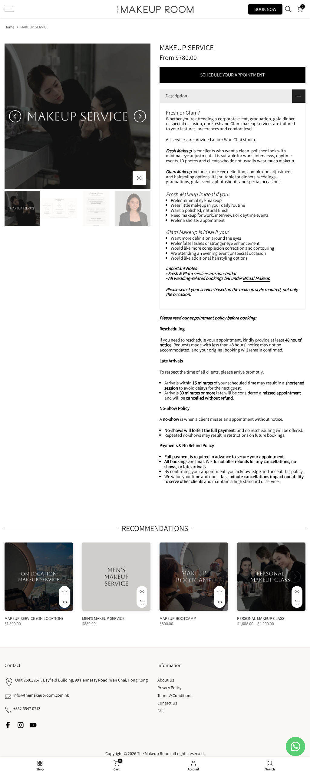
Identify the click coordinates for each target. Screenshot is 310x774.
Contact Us (167, 703)
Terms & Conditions (174, 695)
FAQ (160, 711)
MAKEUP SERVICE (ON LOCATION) (34, 618)
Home (9, 27)
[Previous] (15, 116)
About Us (165, 680)
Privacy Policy (169, 687)
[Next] (140, 116)
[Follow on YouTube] (33, 725)
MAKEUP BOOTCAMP (178, 618)
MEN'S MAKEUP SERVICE (103, 618)
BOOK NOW (265, 9)
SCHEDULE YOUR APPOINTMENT (232, 75)
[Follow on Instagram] (20, 725)
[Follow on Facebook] (8, 725)
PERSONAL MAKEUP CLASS (260, 618)
